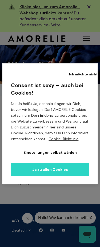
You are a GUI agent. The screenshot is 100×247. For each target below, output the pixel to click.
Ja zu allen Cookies (50, 169)
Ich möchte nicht (83, 74)
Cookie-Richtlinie (63, 138)
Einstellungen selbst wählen (50, 152)
